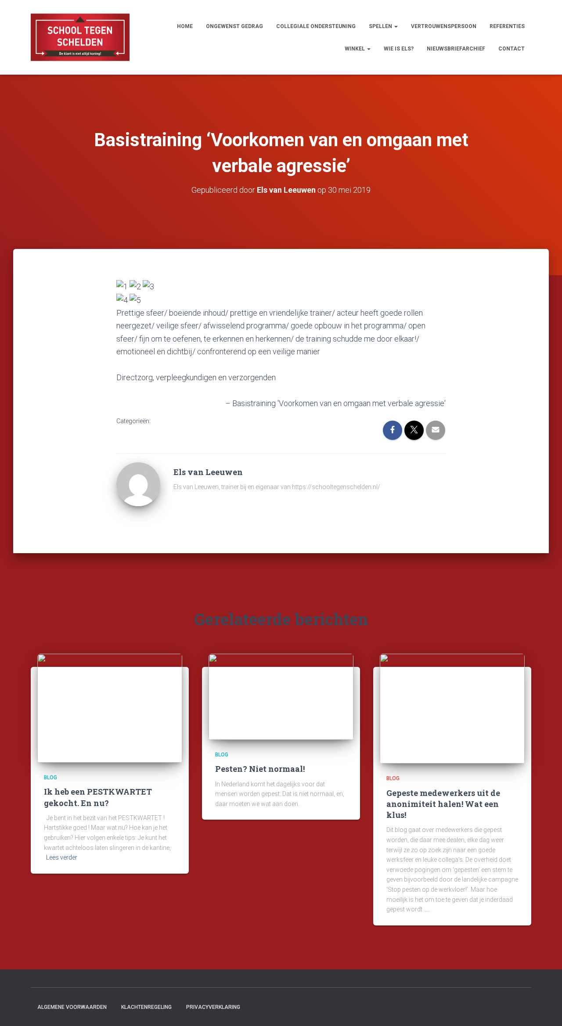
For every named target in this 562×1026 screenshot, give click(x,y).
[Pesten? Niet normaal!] (281, 696)
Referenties (507, 26)
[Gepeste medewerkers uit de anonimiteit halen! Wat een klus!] (452, 708)
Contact (511, 49)
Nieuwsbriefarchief (456, 49)
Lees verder (61, 857)
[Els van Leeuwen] (138, 483)
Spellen (381, 26)
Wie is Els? (399, 49)
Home (185, 26)
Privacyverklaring (213, 1007)
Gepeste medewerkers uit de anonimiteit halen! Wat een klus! (443, 804)
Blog (50, 777)
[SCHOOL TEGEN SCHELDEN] (80, 37)
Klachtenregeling (146, 1007)
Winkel (355, 49)
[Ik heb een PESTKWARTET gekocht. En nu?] (109, 707)
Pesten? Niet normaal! (260, 768)
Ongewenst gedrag (234, 26)
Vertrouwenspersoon (443, 26)
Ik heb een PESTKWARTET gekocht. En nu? (98, 797)
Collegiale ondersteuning (316, 26)
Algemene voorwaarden (72, 1007)
